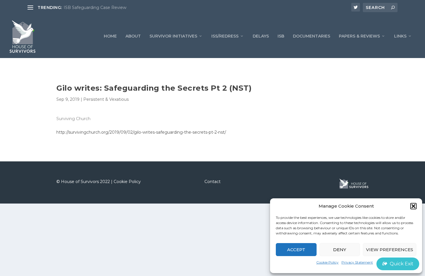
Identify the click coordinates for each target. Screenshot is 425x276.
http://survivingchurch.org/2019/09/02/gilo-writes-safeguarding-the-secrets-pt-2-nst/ (141, 132)
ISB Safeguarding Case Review (95, 7)
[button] (413, 206)
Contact (212, 181)
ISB (281, 36)
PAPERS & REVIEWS (359, 36)
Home (110, 36)
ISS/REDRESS (225, 36)
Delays (261, 36)
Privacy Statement (357, 262)
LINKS (400, 36)
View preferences (389, 249)
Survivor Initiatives (173, 36)
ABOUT (133, 36)
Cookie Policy (327, 262)
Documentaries (311, 36)
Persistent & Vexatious (106, 99)
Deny (339, 249)
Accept (296, 249)
